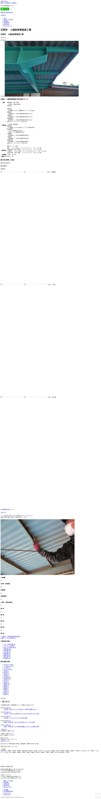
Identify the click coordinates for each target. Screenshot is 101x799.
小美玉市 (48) (7, 677)
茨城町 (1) (6, 689)
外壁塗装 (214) (7, 650)
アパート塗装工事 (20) (9, 644)
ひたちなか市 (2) (8, 669)
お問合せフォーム (5, 740)
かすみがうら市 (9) (8, 664)
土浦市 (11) (6, 674)
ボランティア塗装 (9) (9, 645)
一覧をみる (4, 729)
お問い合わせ (4, 1)
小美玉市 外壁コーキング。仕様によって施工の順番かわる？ (20, 709)
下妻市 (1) (6, 671)
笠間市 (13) (6, 685)
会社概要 (6, 789)
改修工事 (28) (7, 655)
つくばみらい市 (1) (8, 666)
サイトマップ (7, 793)
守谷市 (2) (6, 675)
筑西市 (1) (6, 686)
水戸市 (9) (6, 680)
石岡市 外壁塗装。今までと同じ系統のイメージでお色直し (19, 722)
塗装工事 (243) (7, 649)
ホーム (5, 18)
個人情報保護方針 (8, 791)
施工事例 (6, 21)
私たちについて (8, 25)
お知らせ (8, 707)
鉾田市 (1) (6, 692)
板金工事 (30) (7, 656)
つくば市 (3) (7, 667)
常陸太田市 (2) (7, 678)
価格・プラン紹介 (8, 19)
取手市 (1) (6, 672)
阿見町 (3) (6, 694)
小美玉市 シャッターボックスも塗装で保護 (15, 718)
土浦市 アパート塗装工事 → (8, 638)
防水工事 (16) (7, 658)
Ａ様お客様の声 (5, 509)
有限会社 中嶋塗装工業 (7, 12)
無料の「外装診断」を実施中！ (9, 2)
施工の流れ (6, 24)
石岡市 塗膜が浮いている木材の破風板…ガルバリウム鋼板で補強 (21, 726)
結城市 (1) (6, 688)
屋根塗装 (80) (7, 653)
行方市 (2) (6, 691)
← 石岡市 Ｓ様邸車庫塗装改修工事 (10, 636)
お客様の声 (6, 22)
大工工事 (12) (7, 652)
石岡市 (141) (7, 683)
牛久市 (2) (6, 681)
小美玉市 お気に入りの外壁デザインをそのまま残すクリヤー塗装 (21, 713)
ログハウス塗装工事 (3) (10, 647)
